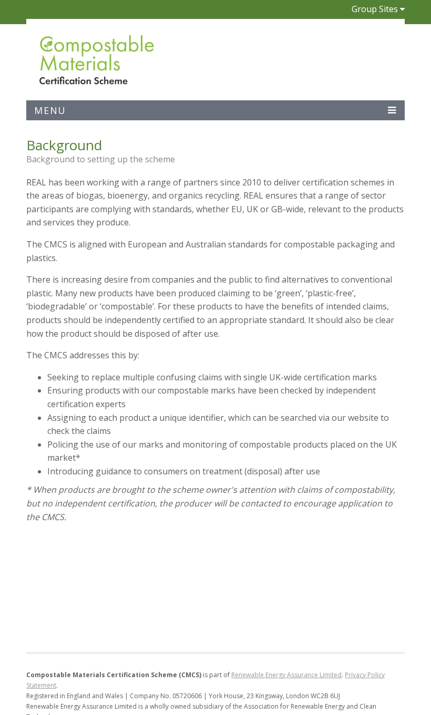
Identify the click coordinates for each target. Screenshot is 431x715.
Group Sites (375, 9)
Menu (50, 110)
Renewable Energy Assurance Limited (286, 674)
